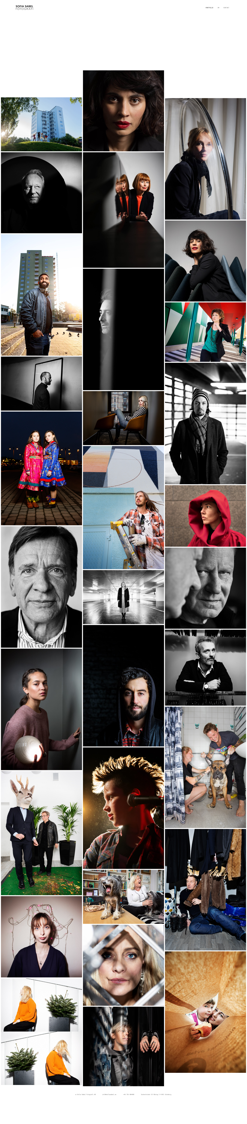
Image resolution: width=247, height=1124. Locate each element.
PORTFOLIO (209, 8)
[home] (24, 7)
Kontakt (226, 8)
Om (218, 8)
